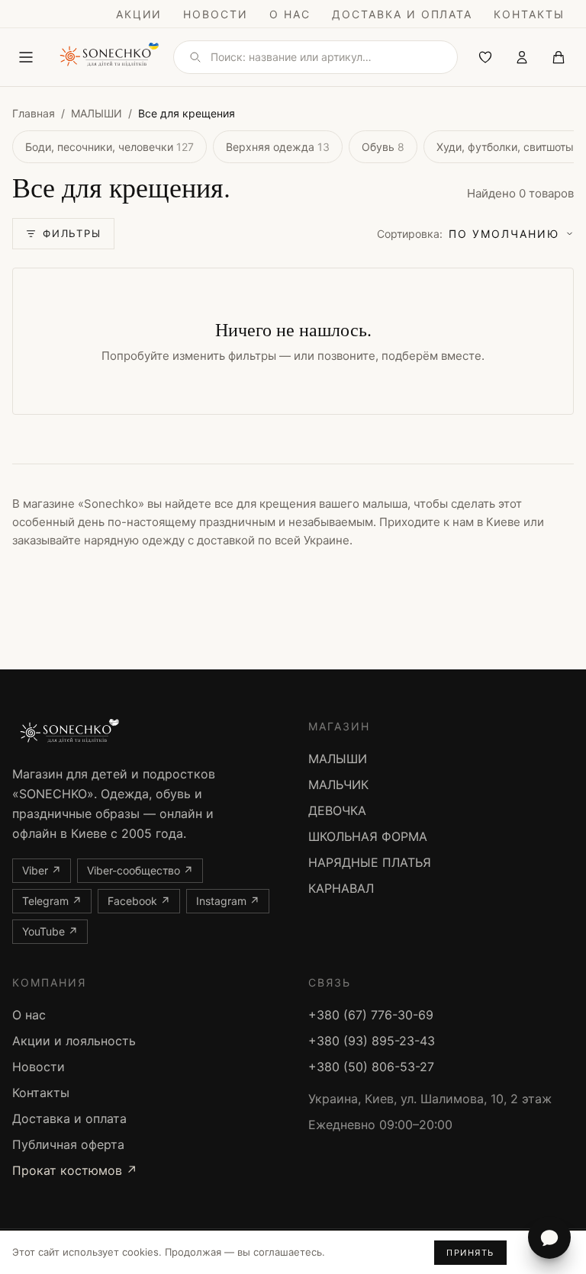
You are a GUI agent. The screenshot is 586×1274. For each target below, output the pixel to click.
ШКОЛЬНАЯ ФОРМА (367, 836)
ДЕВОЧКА (337, 810)
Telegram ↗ (52, 900)
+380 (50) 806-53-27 (371, 1066)
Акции (139, 14)
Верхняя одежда (278, 146)
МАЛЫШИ (96, 113)
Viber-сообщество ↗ (140, 870)
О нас (290, 14)
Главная (33, 113)
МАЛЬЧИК (338, 784)
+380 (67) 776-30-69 (370, 1014)
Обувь (383, 146)
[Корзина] (558, 57)
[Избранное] (485, 57)
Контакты (529, 14)
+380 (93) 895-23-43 (371, 1040)
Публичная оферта (68, 1144)
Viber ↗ (41, 870)
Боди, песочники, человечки (109, 146)
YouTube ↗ (50, 931)
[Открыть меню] (26, 57)
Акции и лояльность (74, 1040)
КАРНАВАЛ (341, 888)
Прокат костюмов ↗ (74, 1170)
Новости (215, 14)
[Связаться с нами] (549, 1237)
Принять (470, 1252)
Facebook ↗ (139, 900)
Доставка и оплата (402, 14)
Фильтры (72, 233)
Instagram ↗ (227, 900)
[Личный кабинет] (522, 57)
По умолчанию (468, 233)
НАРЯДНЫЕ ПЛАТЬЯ (369, 862)
